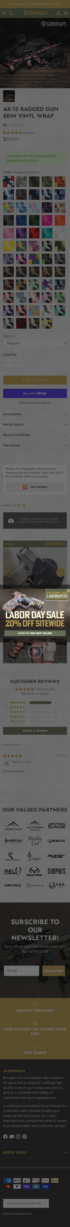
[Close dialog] (68, 590)
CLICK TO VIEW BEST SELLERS (35, 633)
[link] (35, 608)
